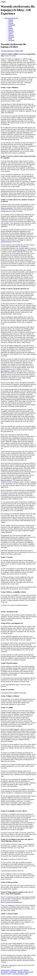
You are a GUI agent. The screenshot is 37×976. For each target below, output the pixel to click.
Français (10, 23)
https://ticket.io (5, 371)
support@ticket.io (6, 241)
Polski (10, 26)
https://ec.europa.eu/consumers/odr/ (11, 902)
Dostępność (12, 972)
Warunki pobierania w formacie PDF (12, 51)
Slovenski (11, 40)
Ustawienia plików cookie (20, 973)
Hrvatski (10, 35)
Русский (11, 32)
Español (10, 30)
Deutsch (10, 20)
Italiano (10, 28)
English (10, 21)
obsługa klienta (5, 970)
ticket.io (11, 965)
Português (11, 37)
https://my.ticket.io (6, 208)
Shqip (10, 38)
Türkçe (10, 33)
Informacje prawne (16, 970)
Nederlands (11, 25)
